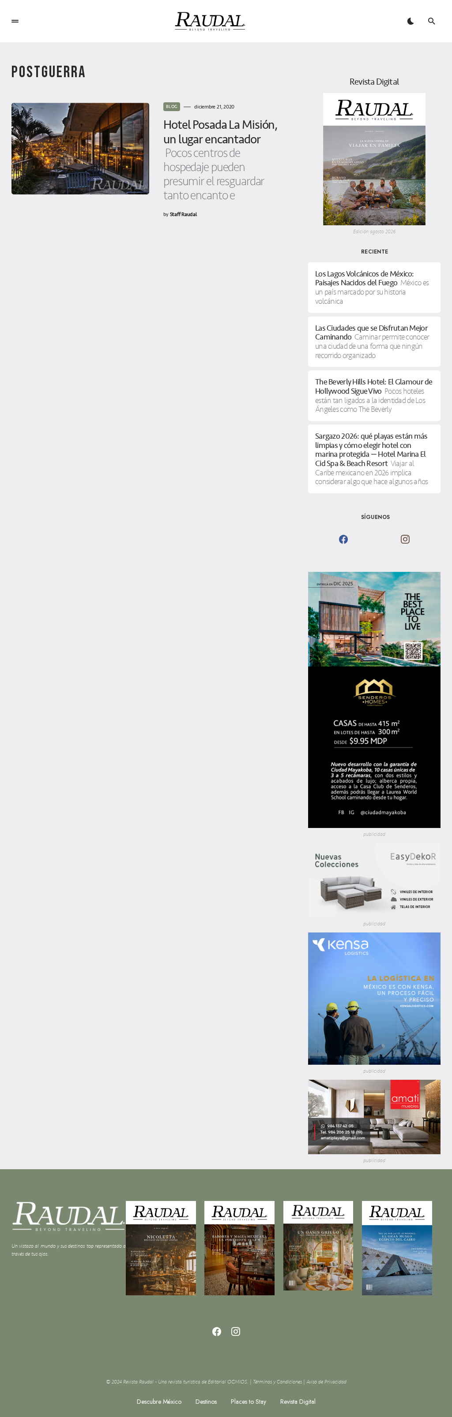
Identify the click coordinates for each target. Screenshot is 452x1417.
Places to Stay (248, 1401)
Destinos (206, 1401)
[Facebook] (343, 539)
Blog (171, 106)
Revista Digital (298, 1401)
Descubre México (159, 1401)
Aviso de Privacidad (326, 1382)
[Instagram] (405, 539)
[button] (15, 21)
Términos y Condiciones (277, 1382)
